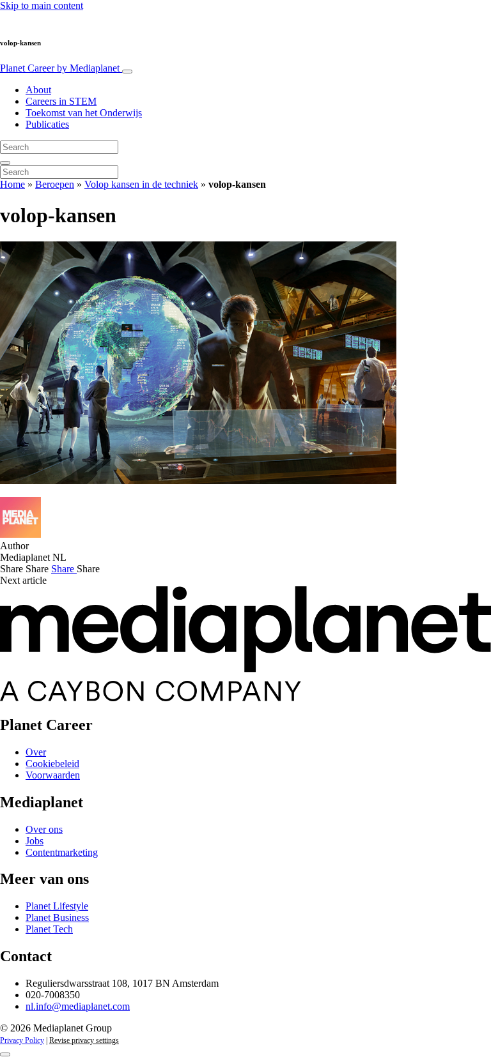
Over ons (44, 829)
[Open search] (5, 163)
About (38, 89)
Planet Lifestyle (57, 906)
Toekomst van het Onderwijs (84, 112)
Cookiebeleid (52, 763)
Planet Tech (49, 929)
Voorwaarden (53, 775)
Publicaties (47, 124)
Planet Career (60, 68)
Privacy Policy (22, 1040)
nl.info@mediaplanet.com (78, 1006)
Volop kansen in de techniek (141, 184)
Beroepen (54, 184)
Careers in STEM (61, 101)
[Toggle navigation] (127, 71)
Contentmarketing (62, 852)
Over (36, 752)
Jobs (34, 840)
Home (12, 184)
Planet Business (57, 917)
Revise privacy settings (84, 1040)
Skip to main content (41, 5)
